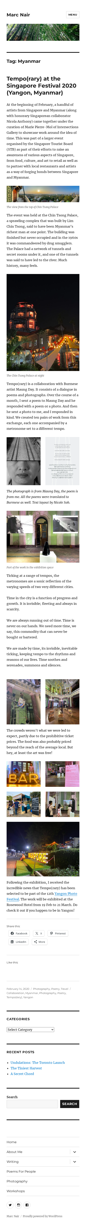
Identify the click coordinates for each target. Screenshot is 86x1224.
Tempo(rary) (14, 997)
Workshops (16, 1191)
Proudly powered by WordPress (42, 1216)
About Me (14, 1152)
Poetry (55, 988)
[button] (24, 461)
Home (12, 1142)
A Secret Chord (22, 1074)
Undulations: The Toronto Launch (38, 1063)
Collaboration (15, 993)
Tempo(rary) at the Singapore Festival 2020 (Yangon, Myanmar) (41, 85)
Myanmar (31, 993)
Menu (72, 14)
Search (12, 1097)
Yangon (28, 997)
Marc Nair (18, 15)
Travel (64, 988)
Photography (41, 988)
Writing (13, 1162)
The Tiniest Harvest (26, 1068)
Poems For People (21, 1171)
